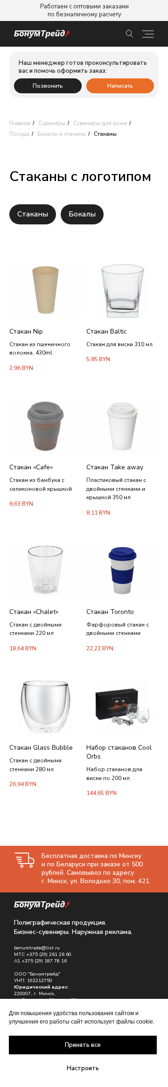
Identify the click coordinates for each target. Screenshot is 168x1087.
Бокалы (82, 214)
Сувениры (51, 123)
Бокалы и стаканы (61, 134)
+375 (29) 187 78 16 (44, 961)
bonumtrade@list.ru (37, 948)
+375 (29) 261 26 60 (48, 954)
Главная (19, 123)
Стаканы (32, 214)
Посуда (19, 134)
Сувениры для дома (100, 123)
